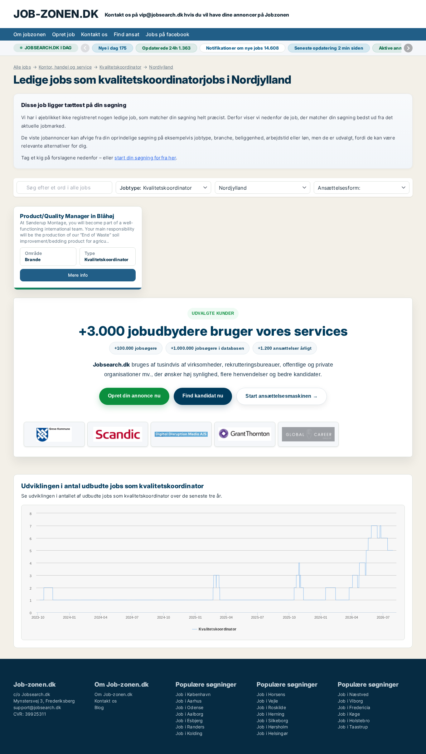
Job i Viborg (350, 700)
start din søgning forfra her (145, 158)
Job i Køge (349, 714)
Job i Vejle (267, 700)
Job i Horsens (271, 694)
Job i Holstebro (354, 720)
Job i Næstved (353, 694)
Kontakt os (94, 34)
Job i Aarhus (188, 700)
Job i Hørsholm (272, 726)
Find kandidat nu (202, 395)
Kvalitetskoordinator (120, 67)
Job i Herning (271, 714)
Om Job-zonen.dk (113, 694)
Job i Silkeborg (272, 720)
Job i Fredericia (354, 707)
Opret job (63, 34)
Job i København (193, 694)
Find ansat (126, 34)
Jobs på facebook (167, 34)
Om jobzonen (29, 34)
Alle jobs (22, 67)
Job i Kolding (189, 733)
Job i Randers (190, 726)
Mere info (78, 275)
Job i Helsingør (272, 733)
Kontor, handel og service (65, 67)
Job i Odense (189, 707)
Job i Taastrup (353, 726)
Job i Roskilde (271, 707)
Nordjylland (161, 67)
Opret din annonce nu (134, 395)
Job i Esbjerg (189, 720)
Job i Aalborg (190, 714)
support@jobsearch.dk (37, 707)
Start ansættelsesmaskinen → (281, 396)
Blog (99, 707)
